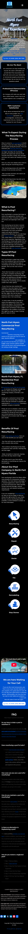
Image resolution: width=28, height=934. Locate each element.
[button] (22, 5)
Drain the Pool (13, 863)
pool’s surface (9, 760)
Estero (12, 52)
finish (16, 811)
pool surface (13, 801)
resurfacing (14, 38)
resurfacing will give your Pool (10, 698)
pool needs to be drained (8, 731)
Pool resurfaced (8, 235)
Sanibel (17, 52)
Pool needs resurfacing (12, 436)
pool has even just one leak (16, 749)
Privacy (9, 929)
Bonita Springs (6, 52)
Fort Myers (23, 49)
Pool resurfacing (16, 248)
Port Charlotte (13, 50)
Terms (13, 929)
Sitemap (19, 929)
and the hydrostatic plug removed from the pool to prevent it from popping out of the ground (14, 734)
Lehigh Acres (21, 50)
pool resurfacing (16, 143)
